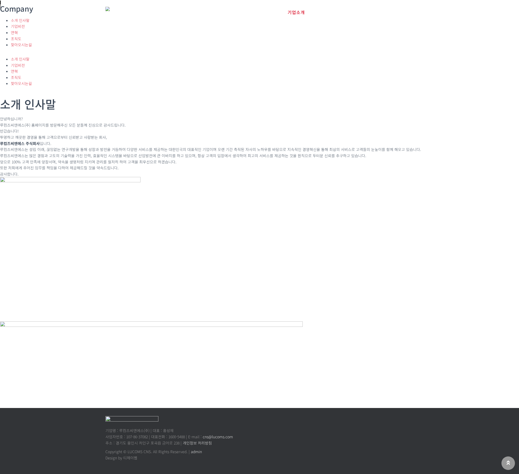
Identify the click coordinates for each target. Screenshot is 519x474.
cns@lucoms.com (218, 436)
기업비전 (18, 26)
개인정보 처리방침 (197, 443)
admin (196, 451)
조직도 (16, 38)
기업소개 (296, 12)
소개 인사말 (20, 59)
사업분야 (329, 12)
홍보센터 (363, 12)
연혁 (14, 32)
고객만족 (396, 12)
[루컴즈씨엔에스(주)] (127, 11)
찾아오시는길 (21, 44)
